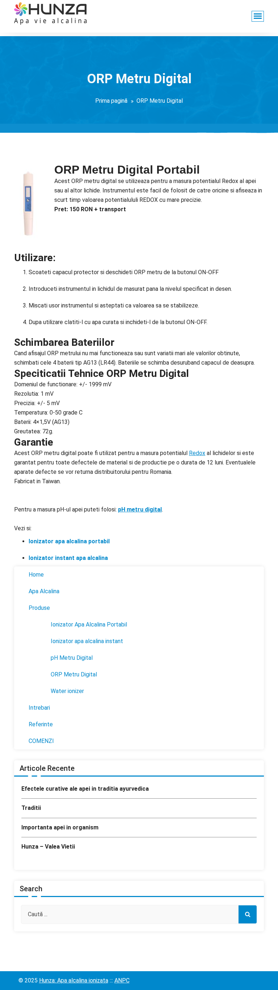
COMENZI (41, 741)
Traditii (31, 807)
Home (36, 574)
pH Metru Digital (72, 657)
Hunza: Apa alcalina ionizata (73, 980)
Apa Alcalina (44, 591)
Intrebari (39, 707)
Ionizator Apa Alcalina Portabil (89, 624)
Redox (197, 453)
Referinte (41, 724)
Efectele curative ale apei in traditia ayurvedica (85, 788)
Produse (39, 607)
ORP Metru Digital (74, 674)
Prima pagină (111, 100)
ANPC (122, 980)
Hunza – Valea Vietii (48, 846)
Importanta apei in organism (59, 827)
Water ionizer (67, 691)
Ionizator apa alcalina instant (87, 641)
